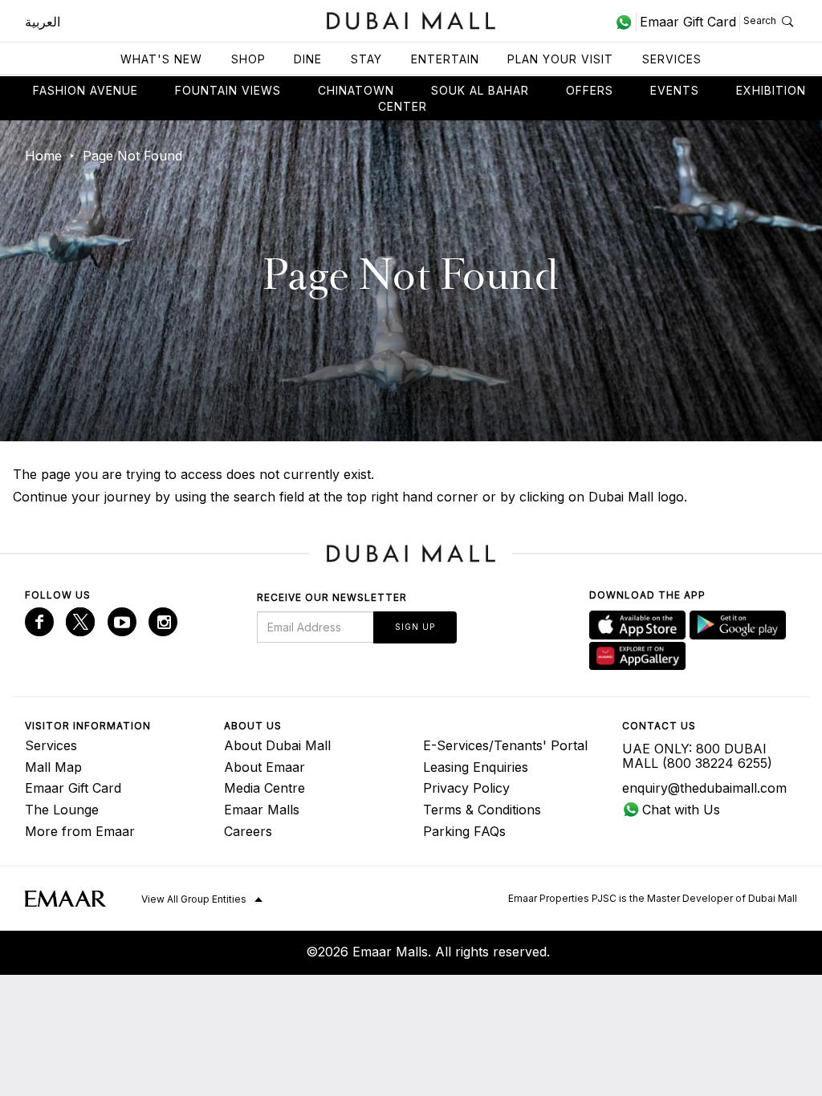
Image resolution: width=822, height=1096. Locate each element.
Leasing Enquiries (475, 767)
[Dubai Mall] (411, 18)
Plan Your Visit (560, 59)
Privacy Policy (466, 788)
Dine (308, 59)
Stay (366, 59)
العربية (42, 22)
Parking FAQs (464, 831)
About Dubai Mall (277, 745)
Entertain (445, 59)
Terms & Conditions (482, 810)
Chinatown (356, 90)
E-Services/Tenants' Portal (505, 745)
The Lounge (62, 810)
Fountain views (228, 90)
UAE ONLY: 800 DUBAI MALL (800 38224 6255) (697, 756)
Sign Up (415, 626)
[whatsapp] (626, 21)
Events (674, 90)
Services (672, 59)
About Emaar (264, 767)
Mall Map (53, 767)
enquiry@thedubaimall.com (704, 788)
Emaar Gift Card (73, 788)
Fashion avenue (85, 90)
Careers (248, 831)
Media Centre (264, 788)
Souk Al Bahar (480, 90)
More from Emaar (80, 831)
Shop (248, 59)
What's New (161, 59)
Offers (589, 90)
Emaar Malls (261, 810)
